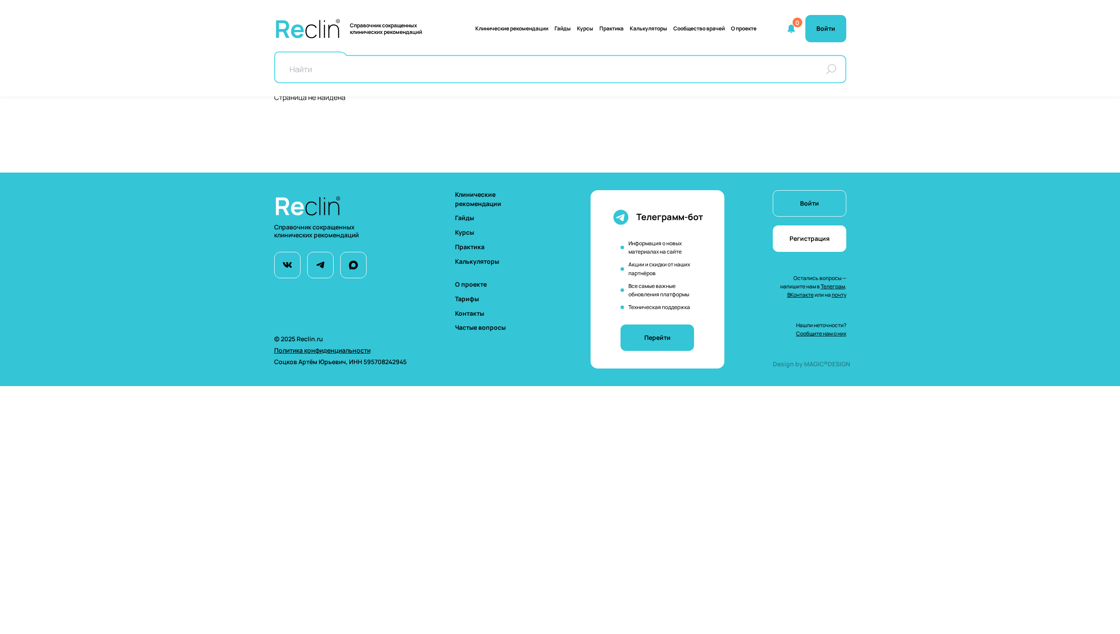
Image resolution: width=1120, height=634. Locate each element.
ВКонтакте (800, 295)
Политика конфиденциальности (322, 350)
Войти (809, 203)
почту (839, 295)
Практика (611, 28)
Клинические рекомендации (511, 28)
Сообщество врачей (699, 28)
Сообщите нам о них (821, 333)
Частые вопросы (480, 327)
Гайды (562, 28)
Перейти (657, 337)
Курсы (585, 28)
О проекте (743, 28)
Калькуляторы (477, 261)
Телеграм (833, 286)
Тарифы (467, 299)
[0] (791, 28)
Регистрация (810, 238)
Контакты (469, 313)
